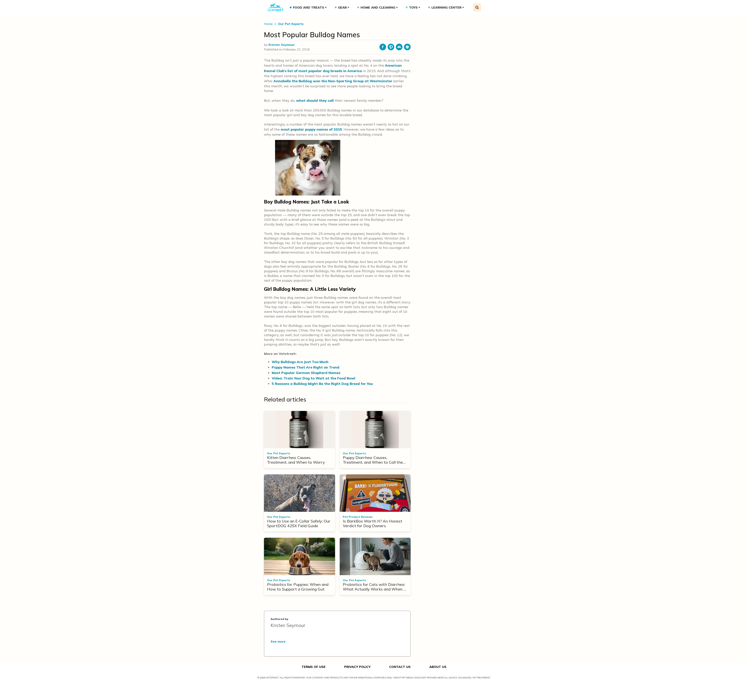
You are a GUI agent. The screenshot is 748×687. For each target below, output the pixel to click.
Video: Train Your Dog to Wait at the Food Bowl (313, 378)
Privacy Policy (357, 667)
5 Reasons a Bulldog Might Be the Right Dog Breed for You (322, 383)
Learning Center (446, 7)
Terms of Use (313, 667)
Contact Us (400, 667)
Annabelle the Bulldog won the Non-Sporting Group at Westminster (332, 81)
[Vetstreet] (275, 7)
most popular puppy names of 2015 (311, 129)
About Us (437, 667)
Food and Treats (308, 7)
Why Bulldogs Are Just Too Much (300, 362)
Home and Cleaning (378, 7)
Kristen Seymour (281, 45)
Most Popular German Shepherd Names (306, 372)
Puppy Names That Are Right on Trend (305, 367)
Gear (342, 7)
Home (268, 24)
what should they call (315, 100)
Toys (413, 7)
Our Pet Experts (291, 24)
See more (278, 641)
